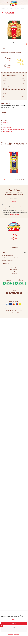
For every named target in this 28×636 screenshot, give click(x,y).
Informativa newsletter (14, 214)
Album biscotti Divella (7, 131)
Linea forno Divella (7, 127)
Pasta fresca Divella (7, 125)
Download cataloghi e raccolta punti (10, 257)
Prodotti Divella (6, 122)
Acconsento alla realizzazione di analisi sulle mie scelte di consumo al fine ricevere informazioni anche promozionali (15, 212)
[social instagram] (10, 292)
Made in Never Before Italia (14, 312)
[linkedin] (18, 293)
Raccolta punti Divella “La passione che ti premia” (13, 129)
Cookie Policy (10, 634)
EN (7, 2)
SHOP (25, 2)
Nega (14, 627)
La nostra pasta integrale (7, 255)
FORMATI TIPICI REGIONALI (19, 8)
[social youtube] (15, 292)
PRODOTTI (3, 8)
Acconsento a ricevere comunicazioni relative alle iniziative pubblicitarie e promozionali (14, 206)
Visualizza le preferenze (14, 631)
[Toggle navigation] (2, 3)
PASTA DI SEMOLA (9, 8)
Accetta (14, 623)
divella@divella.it (14, 247)
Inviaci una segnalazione (7, 260)
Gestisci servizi (14, 619)
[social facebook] (7, 293)
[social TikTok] (12, 293)
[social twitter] (20, 292)
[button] (26, 612)
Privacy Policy (16, 634)
